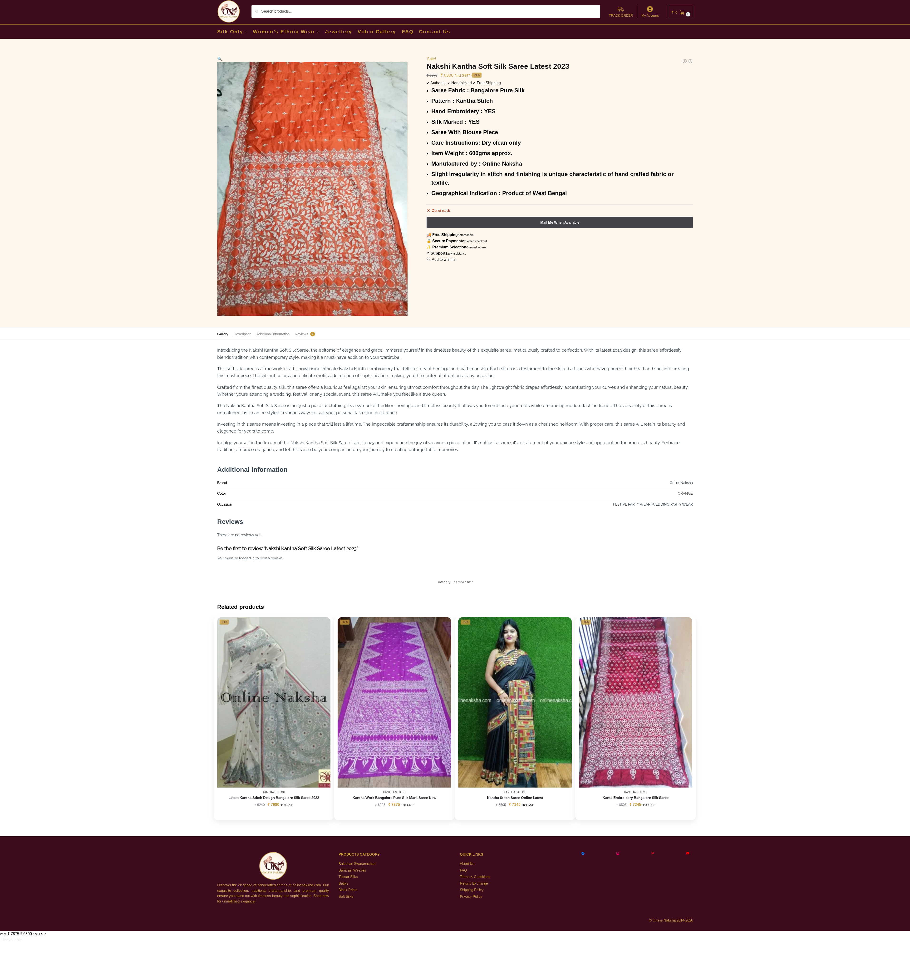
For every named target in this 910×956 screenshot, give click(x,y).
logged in (247, 558)
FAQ (463, 870)
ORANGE (685, 493)
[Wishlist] (323, 624)
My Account (650, 15)
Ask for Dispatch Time (274, 815)
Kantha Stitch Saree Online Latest (515, 798)
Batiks (343, 883)
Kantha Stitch (463, 582)
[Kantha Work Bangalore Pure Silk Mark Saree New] (684, 61)
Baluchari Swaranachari (357, 864)
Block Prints (348, 890)
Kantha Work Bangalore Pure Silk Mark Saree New (394, 798)
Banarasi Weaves (352, 870)
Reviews (301, 334)
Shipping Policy (472, 890)
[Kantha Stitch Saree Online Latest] (690, 61)
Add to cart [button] (394, 815)
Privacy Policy (471, 896)
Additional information (273, 334)
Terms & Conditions (475, 877)
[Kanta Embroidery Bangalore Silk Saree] (635, 702)
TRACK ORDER (621, 15)
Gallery (222, 334)
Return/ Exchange (474, 883)
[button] (680, 11)
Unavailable (11, 940)
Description (242, 334)
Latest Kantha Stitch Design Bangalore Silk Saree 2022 (273, 798)
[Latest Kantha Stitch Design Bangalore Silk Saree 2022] (274, 702)
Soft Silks (346, 896)
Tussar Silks (348, 877)
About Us (467, 864)
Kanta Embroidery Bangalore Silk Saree (636, 798)
